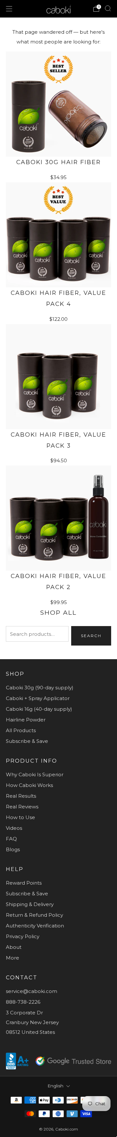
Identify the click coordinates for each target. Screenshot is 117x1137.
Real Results (21, 796)
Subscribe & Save (27, 741)
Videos (14, 828)
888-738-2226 (23, 1002)
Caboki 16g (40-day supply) (39, 709)
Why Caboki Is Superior (34, 774)
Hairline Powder (26, 720)
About (13, 947)
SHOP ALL (58, 612)
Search (91, 635)
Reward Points (24, 883)
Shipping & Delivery (30, 904)
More (12, 958)
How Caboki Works (29, 785)
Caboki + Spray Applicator (38, 698)
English (55, 1085)
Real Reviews (22, 807)
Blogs (13, 849)
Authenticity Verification (35, 926)
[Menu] (9, 9)
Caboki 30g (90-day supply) (39, 687)
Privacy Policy (22, 936)
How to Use (20, 817)
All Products (21, 730)
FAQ (11, 839)
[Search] (108, 8)
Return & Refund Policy (34, 915)
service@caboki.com (31, 991)
